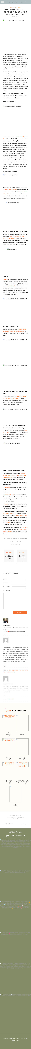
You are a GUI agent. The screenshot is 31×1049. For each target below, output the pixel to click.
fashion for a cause (15, 7)
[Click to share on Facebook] (10, 541)
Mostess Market (10, 286)
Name (5, 579)
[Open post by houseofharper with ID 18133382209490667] (15, 916)
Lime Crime (24, 527)
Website (6, 586)
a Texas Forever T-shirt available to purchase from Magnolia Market (14, 475)
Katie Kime (7, 487)
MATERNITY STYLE (22, 781)
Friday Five (11, 699)
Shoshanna (7, 522)
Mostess (5, 279)
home (22, 734)
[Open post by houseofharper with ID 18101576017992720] (15, 978)
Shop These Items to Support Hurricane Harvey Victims (15, 12)
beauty (8, 781)
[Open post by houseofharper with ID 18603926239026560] (15, 854)
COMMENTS (16, 544)
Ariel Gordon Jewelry (8, 513)
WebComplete (15, 1040)
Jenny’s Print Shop (9, 494)
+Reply (4, 634)
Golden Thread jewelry (10, 189)
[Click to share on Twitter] (13, 541)
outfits (8, 734)
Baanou (6, 504)
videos (15, 805)
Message (6, 590)
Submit (23, 823)
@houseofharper (16, 835)
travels (22, 757)
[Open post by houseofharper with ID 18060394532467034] (15, 885)
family (8, 757)
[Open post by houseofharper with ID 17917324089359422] (15, 947)
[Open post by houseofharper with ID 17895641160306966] (15, 1009)
